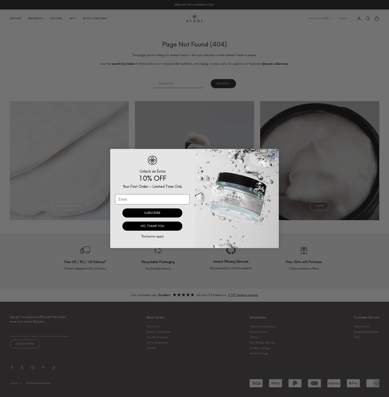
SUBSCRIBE (152, 213)
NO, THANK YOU (152, 226)
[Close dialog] (273, 154)
